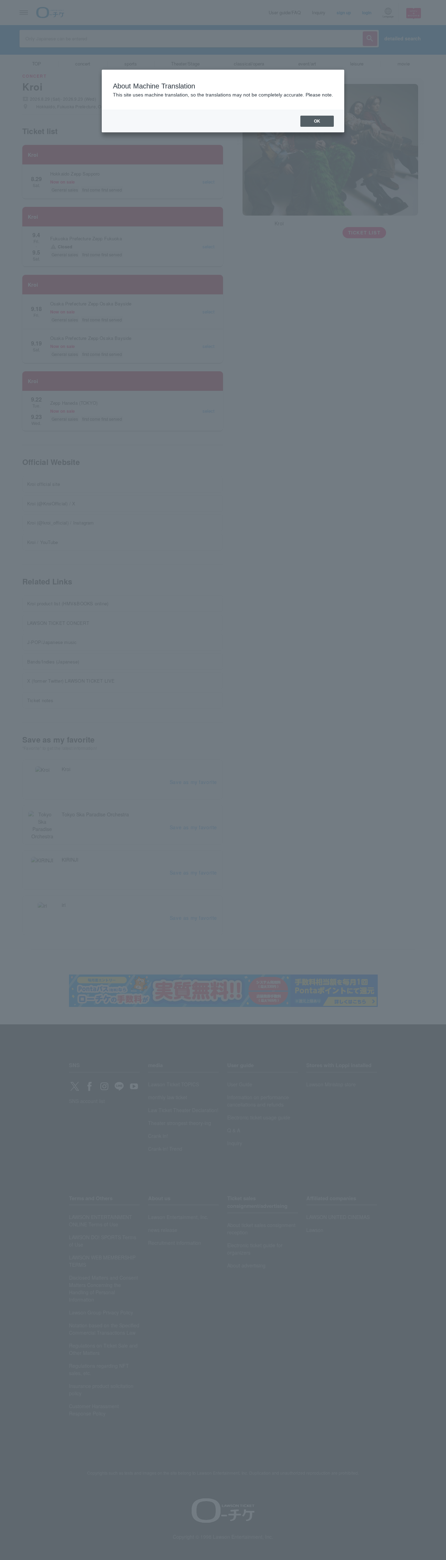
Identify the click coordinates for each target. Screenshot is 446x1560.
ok (317, 121)
